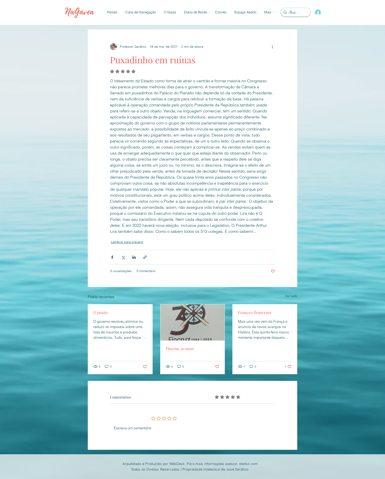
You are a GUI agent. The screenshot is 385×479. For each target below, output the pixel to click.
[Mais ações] (272, 46)
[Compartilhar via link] (145, 257)
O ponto (100, 312)
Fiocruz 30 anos (180, 348)
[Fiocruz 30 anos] (192, 322)
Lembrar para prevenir (127, 242)
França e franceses (254, 312)
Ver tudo (291, 296)
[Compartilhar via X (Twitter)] (123, 257)
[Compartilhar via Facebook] (112, 257)
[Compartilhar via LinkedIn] (134, 257)
